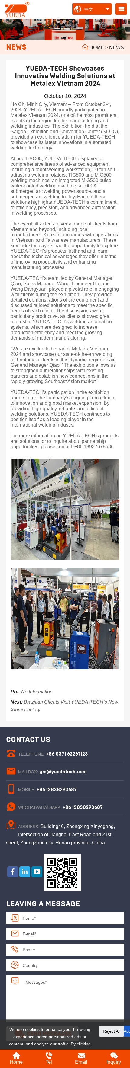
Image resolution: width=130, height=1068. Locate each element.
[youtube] (36, 871)
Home (96, 47)
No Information (37, 691)
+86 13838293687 (57, 789)
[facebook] (12, 871)
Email (81, 1062)
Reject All (111, 1031)
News (116, 47)
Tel (49, 1062)
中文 (88, 9)
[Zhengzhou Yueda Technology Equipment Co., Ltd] (18, 8)
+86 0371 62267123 (67, 754)
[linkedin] (24, 871)
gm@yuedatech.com (63, 771)
